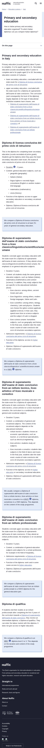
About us (5, 702)
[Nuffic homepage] (6, 3)
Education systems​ (14, 9)
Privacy (4, 731)
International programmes (10, 685)
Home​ (4, 9)
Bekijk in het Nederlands (14, 746)
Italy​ (24, 9)
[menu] (40, 3)
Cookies (4, 726)
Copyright (5, 729)
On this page (7, 46)
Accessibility (6, 723)
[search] (35, 3)
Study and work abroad (9, 689)
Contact (4, 706)
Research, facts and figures (11, 692)
